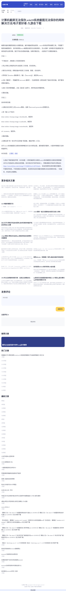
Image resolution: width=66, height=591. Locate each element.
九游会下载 (5, 4)
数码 (51, 4)
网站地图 (33, 590)
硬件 (46, 4)
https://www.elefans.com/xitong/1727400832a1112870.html (21, 166)
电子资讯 (41, 4)
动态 (36, 4)
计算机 (11, 153)
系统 (31, 4)
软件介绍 (56, 4)
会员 (61, 4)
